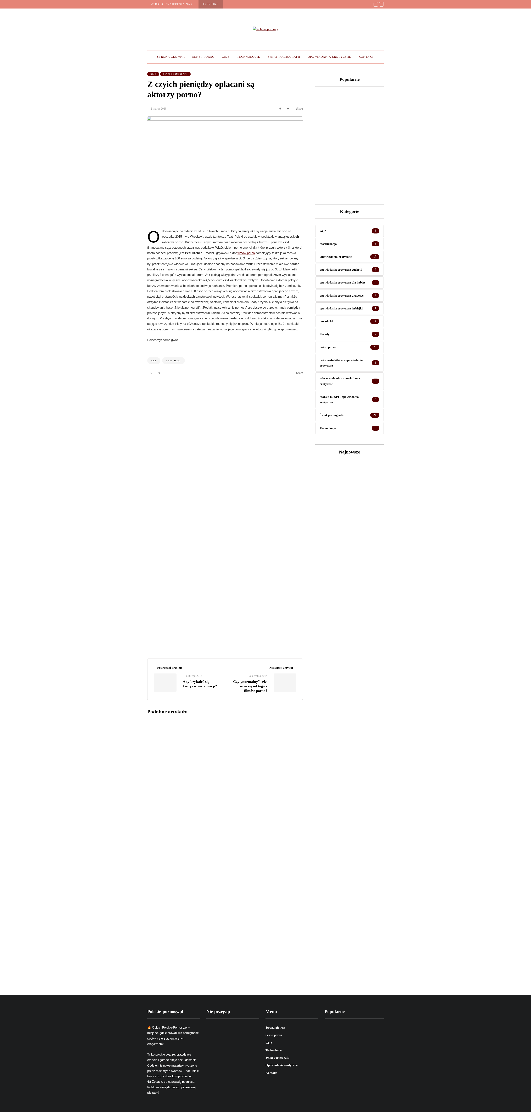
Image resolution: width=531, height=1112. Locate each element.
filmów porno (246, 253)
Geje (226, 56)
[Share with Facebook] (126, 347)
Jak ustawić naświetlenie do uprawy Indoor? (364, 160)
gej (153, 360)
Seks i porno (203, 56)
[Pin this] (126, 367)
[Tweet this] (126, 357)
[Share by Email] (126, 388)
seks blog (173, 360)
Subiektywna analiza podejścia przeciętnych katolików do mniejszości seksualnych (261, 787)
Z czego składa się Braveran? (251, 849)
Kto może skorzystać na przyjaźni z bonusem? (326, 162)
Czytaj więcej (236, 749)
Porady (327, 573)
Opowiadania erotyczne (329, 56)
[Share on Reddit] (126, 378)
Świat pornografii (284, 56)
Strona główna (171, 56)
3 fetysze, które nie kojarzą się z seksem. (366, 109)
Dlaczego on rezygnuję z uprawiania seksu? (330, 109)
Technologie (248, 56)
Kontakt (366, 56)
